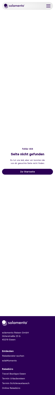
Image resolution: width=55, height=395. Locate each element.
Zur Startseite (27, 171)
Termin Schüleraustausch (15, 383)
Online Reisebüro (11, 387)
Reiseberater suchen (13, 355)
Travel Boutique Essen (14, 373)
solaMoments (9, 360)
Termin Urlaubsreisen (13, 378)
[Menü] (48, 6)
